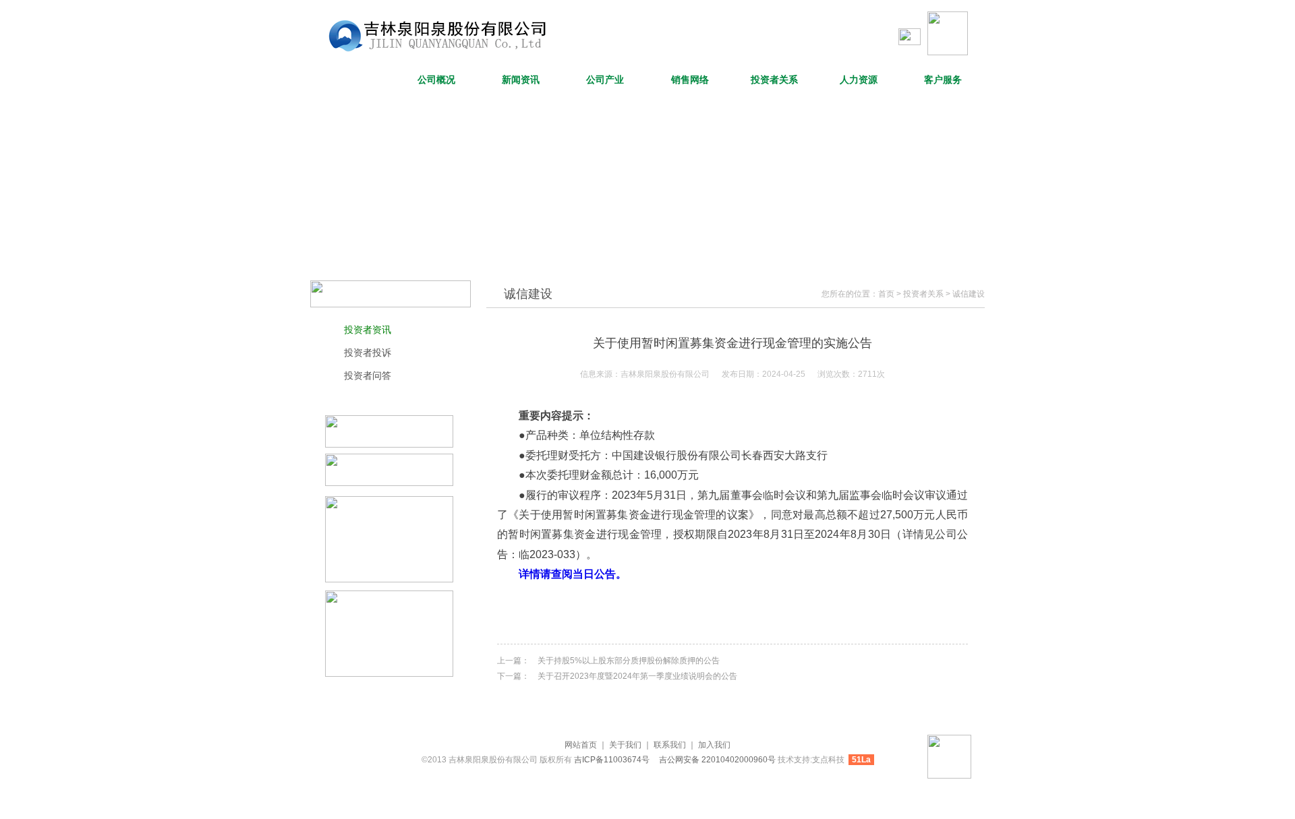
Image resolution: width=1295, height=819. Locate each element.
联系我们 (670, 745)
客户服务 (943, 80)
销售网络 (690, 80)
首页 (886, 294)
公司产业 (605, 80)
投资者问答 (367, 375)
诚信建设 (968, 294)
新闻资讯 (521, 80)
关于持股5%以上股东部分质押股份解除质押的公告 (629, 660)
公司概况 (436, 80)
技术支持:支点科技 (811, 759)
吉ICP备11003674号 (613, 759)
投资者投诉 (367, 352)
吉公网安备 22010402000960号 (717, 759)
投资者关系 (774, 80)
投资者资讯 (367, 329)
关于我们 (625, 745)
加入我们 (714, 745)
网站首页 (352, 80)
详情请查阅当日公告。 (573, 574)
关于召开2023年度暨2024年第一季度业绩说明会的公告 (637, 676)
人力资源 (858, 80)
